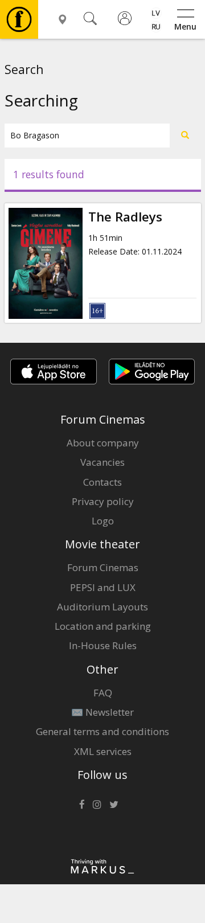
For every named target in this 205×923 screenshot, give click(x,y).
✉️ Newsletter (102, 712)
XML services (103, 751)
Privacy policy (103, 501)
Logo (103, 520)
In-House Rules (103, 645)
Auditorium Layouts (102, 606)
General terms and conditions (102, 731)
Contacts (102, 482)
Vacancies (102, 462)
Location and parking (103, 626)
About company (103, 442)
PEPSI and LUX (103, 587)
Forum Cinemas (102, 567)
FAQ (102, 692)
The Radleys (125, 216)
